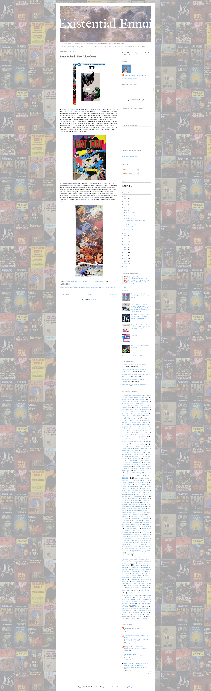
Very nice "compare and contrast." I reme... (134, 365)
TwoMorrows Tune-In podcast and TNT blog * (136, 636)
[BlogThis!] (63, 284)
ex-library (138, 473)
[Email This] (61, 284)
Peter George (145, 559)
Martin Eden (146, 534)
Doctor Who (136, 458)
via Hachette (72, 186)
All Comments (129, 173)
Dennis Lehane (138, 454)
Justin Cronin (125, 522)
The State (143, 601)
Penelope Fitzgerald (137, 557)
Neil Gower (138, 546)
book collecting (129, 417)
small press (145, 587)
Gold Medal (131, 486)
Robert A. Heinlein (138, 577)
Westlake (139, 616)
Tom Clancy (125, 608)
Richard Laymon (126, 571)
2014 (126, 250)
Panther (127, 551)
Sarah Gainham (133, 583)
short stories (139, 585)
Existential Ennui (66, 43)
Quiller (137, 565)
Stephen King (138, 595)
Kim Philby (125, 524)
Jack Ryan (141, 504)
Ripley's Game (136, 575)
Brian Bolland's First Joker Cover (78, 56)
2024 (126, 202)
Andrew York (134, 405)
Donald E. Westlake (129, 460)
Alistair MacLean (126, 403)
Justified (147, 520)
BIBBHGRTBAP (126, 415)
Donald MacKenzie (126, 462)
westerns (131, 616)
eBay (135, 464)
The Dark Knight (140, 599)
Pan (150, 549)
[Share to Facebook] (67, 284)
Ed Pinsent (142, 464)
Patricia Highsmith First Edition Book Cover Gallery (108, 47)
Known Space (147, 524)
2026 (126, 196)
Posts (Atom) (93, 299)
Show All (149, 672)
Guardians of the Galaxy (128, 492)
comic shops (133, 437)
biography (137, 416)
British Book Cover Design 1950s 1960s (136, 424)
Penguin (146, 557)
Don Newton (147, 458)
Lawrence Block (136, 526)
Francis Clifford (145, 478)
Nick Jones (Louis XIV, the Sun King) (135, 75)
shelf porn (129, 585)
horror (146, 496)
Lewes (134, 528)
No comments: (99, 281)
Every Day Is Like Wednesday (133, 647)
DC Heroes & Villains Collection (106, 287)
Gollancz (140, 486)
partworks (129, 553)
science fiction (146, 583)
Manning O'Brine (128, 532)
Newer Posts (65, 294)
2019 (126, 236)
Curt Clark (125, 446)
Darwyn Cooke (126, 448)
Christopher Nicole (127, 435)
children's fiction (143, 433)
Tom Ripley (142, 608)
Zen (144, 618)
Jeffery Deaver (141, 508)
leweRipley (127, 528)
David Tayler (134, 450)
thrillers (135, 605)
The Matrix (134, 601)
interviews (136, 502)
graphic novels (133, 488)
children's (132, 433)
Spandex (136, 590)
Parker (149, 550)
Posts (126, 170)
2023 (126, 204)
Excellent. (125, 290)
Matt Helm (146, 538)
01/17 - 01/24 (130, 230)
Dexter (125, 458)
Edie (130, 467)
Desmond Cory (133, 456)
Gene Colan (146, 480)
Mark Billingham (126, 534)
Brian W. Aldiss (136, 422)
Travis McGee (141, 610)
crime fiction (140, 443)
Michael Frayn (147, 540)
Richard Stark (136, 571)
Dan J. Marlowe (135, 446)
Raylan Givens (134, 567)
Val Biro (145, 612)
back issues (124, 411)
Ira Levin (144, 502)
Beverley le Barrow (142, 414)
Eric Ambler (145, 468)
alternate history (139, 403)
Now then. (134, 335)
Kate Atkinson (135, 522)
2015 (126, 247)
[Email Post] (107, 281)
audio (137, 409)
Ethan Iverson (147, 471)
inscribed (126, 502)
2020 (126, 233)
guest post (141, 492)
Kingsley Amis (136, 524)
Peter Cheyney (126, 559)
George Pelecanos (142, 482)
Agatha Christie (126, 399)
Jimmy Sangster (132, 512)
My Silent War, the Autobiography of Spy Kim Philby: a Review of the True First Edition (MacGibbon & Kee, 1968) (141, 280)
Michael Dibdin (137, 540)
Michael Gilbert (128, 542)
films (138, 475)
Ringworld (148, 571)
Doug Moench (147, 462)
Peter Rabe (125, 561)
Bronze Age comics (134, 429)
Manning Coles (147, 530)
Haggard (130, 494)
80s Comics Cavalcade (71, 287)
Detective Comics (146, 456)
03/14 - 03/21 (130, 227)
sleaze (137, 587)
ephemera (134, 469)
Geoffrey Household (128, 482)
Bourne (139, 420)
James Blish (131, 506)
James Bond (141, 506)
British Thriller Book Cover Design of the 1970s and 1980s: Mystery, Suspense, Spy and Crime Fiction (99, 43)
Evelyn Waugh (129, 473)
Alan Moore (132, 401)
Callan (136, 431)
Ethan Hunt (137, 471)
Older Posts (113, 294)
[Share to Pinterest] (69, 284)
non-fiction (129, 549)
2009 (126, 264)
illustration (134, 500)
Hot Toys (124, 498)
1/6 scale (124, 395)
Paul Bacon (146, 555)
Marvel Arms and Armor (135, 536)
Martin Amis (136, 534)
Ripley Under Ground (137, 573)
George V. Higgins (140, 484)
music (142, 544)
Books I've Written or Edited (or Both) (135, 47)
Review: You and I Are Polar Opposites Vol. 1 (136, 648)
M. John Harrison (138, 530)
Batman (81, 287)
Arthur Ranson (89, 198)
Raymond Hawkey (145, 567)
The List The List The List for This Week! (134, 356)
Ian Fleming (133, 498)
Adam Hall (144, 398)
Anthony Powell (145, 405)
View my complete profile (129, 78)
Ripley (126, 573)
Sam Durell (143, 581)
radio (144, 565)
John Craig (142, 514)
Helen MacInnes (138, 496)
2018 (126, 239)
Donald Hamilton (144, 460)
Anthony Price (126, 408)
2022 (126, 207)
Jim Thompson (143, 510)
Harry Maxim (127, 496)
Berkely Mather (131, 413)
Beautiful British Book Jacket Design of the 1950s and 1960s (76, 47)
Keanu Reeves (145, 522)
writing (139, 618)
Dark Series (146, 446)
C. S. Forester (145, 429)
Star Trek (129, 593)
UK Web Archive (127, 55)
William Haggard (131, 618)
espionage (125, 470)
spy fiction (146, 589)
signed (149, 585)
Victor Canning (126, 614)
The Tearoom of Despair (131, 628)
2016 (126, 244)
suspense (148, 595)
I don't (124, 287)
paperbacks (137, 550)
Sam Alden (136, 581)
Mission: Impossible (134, 544)
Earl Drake (127, 464)
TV (127, 612)
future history (125, 480)
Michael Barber (126, 540)
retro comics (128, 569)
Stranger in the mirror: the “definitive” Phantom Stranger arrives (134, 657)
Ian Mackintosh (145, 498)
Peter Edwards (136, 559)
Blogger (130, 687)
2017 (126, 241)
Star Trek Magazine (139, 593)
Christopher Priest (140, 435)
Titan (146, 606)
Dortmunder (136, 462)
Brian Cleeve (146, 420)
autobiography (145, 409)
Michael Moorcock (140, 542)
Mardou (137, 532)
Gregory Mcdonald (144, 490)
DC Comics (92, 287)
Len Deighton (147, 526)
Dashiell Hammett (140, 448)
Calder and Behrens (127, 431)
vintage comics (137, 614)
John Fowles (134, 516)
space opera (125, 590)
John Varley (125, 518)
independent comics (146, 500)
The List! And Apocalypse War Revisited (140, 346)
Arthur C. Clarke (138, 407)
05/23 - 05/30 (130, 218)
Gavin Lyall (135, 480)
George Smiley (126, 484)
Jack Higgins (132, 504)
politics (142, 561)
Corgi (143, 439)
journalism (138, 520)
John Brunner (135, 514)
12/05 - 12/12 (130, 215)
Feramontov (129, 475)
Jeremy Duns (133, 510)
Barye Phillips (133, 411)
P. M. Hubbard (140, 549)
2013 (126, 253)
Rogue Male (134, 579)
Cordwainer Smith (135, 439)
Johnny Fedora (135, 518)
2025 (126, 199)
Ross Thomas (126, 581)
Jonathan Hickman (127, 520)
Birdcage (146, 415)
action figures (134, 397)
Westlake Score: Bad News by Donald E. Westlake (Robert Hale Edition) (141, 295)
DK (130, 458)
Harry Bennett (147, 494)
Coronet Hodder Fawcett (135, 441)
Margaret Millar (145, 532)
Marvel (124, 537)
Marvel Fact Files (136, 538)
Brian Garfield (125, 422)
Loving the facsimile (129, 630)
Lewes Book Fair (146, 528)
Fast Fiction (148, 473)
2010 (126, 261)
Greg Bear (144, 488)
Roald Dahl (125, 577)
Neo (144, 546)
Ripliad (147, 575)
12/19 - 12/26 (130, 212)
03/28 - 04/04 (130, 224)
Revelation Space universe (142, 569)
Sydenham (129, 597)
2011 (126, 258)
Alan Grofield (139, 400)
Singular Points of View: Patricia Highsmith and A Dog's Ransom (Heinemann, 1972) (140, 326)
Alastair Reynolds (143, 401)
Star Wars (149, 593)
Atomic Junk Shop (130, 654)
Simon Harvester (130, 587)
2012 (126, 255)
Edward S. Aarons (140, 466)
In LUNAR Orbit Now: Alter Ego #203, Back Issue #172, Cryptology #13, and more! (136, 640)
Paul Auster (137, 555)
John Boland (127, 514)
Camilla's (142, 431)
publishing (125, 565)
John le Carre (144, 516)
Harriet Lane (138, 494)
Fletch (136, 478)
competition (125, 439)
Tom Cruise (133, 608)
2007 (126, 267)
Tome (133, 610)
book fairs (147, 418)
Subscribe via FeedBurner (129, 156)
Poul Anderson (143, 563)
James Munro (132, 508)
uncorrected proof (136, 612)
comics (86, 287)
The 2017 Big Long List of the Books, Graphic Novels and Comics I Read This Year (140, 316)
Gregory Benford (132, 490)
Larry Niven (127, 526)
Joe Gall (140, 512)
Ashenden (146, 407)
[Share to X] (65, 284)
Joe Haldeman (147, 512)
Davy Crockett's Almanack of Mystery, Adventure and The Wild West (136, 664)
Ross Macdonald (144, 579)
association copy (127, 410)
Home (89, 294)
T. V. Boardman (138, 597)
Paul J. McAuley (126, 557)
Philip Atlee (135, 561)
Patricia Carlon (139, 553)
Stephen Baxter (127, 595)
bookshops (129, 420)
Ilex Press (125, 500)
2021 (126, 210)
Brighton (145, 422)
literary (127, 530)
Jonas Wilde (146, 518)
